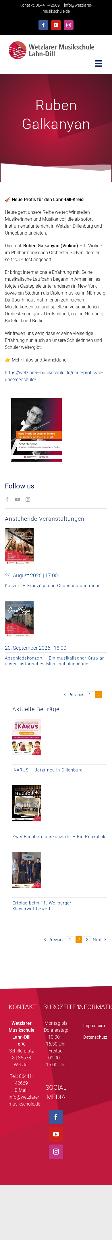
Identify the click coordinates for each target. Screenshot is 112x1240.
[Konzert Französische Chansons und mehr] (19, 530)
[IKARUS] (26, 721)
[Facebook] (56, 1117)
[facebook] (7, 499)
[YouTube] (56, 1134)
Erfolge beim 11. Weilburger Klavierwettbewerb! (42, 905)
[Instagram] (56, 1152)
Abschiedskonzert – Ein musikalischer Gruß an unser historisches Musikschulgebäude (55, 660)
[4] (26, 854)
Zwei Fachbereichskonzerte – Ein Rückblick (58, 836)
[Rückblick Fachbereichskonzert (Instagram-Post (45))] (26, 787)
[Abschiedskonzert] (19, 603)
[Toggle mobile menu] (99, 63)
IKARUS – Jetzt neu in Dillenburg (47, 770)
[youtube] (17, 499)
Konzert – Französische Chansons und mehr (52, 585)
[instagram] (28, 499)
